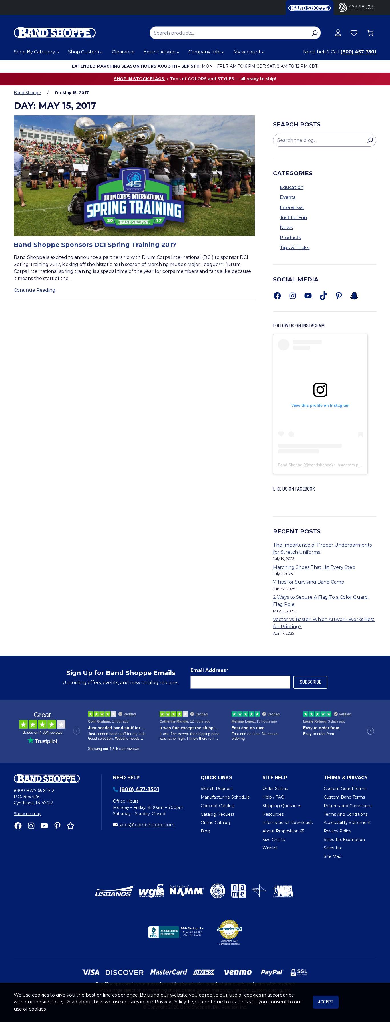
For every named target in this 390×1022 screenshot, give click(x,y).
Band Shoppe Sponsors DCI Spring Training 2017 (95, 245)
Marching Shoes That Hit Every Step (314, 567)
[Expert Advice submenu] (178, 52)
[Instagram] (292, 295)
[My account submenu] (263, 52)
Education (291, 187)
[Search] (315, 32)
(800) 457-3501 (358, 52)
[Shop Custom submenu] (101, 52)
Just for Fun (293, 217)
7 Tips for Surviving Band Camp (308, 582)
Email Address (209, 670)
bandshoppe (320, 465)
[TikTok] (323, 295)
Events (288, 197)
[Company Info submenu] (223, 52)
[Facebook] (277, 295)
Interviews (292, 207)
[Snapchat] (354, 295)
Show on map (27, 813)
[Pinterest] (339, 295)
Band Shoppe (27, 92)
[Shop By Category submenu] (57, 52)
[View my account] (338, 33)
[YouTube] (308, 295)
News (286, 227)
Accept (325, 1002)
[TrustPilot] (70, 825)
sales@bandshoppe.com (146, 824)
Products (290, 237)
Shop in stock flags (139, 78)
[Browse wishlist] (354, 33)
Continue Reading (34, 290)
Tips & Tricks (294, 247)
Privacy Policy (170, 1002)
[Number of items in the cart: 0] (370, 33)
